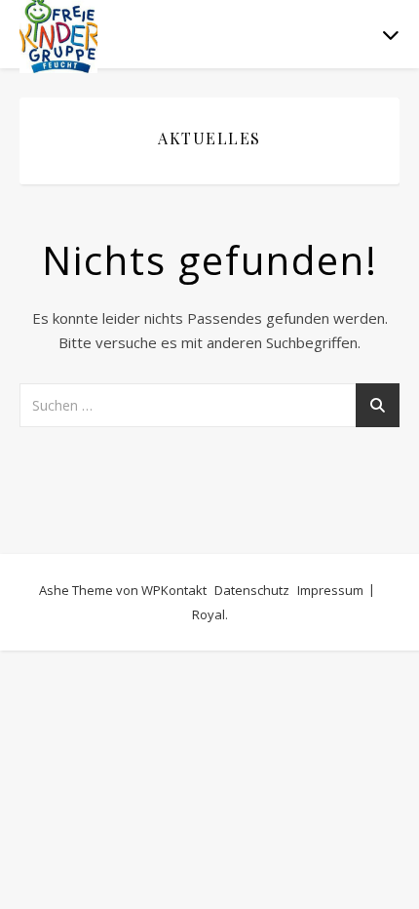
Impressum (330, 590)
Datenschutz (251, 590)
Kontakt (184, 590)
